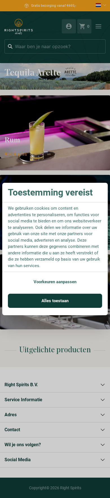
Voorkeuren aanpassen (55, 281)
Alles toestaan (55, 300)
